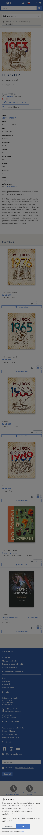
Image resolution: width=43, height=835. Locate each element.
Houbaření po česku (9, 553)
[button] (29, 3)
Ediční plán (6, 681)
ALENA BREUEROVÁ (10, 80)
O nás (4, 678)
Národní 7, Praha (8, 731)
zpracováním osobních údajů (24, 768)
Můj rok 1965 (6, 359)
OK (23, 826)
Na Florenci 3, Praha (10, 734)
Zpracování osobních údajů (12, 664)
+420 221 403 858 (11, 709)
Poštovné (6, 658)
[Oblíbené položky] (35, 3)
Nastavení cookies (9, 667)
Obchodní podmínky (9, 661)
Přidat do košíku (23, 307)
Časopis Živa (7, 684)
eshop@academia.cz (13, 711)
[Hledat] (39, 8)
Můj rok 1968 (6, 424)
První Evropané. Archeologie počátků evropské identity (20, 618)
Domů (7, 22)
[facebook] (4, 749)
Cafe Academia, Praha (10, 737)
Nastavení (9, 826)
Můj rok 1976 (6, 295)
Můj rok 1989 (6, 488)
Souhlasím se (19, 768)
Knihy (13, 22)
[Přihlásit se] (23, 3)
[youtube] (18, 749)
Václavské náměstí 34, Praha (13, 728)
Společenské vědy (24, 22)
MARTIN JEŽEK (6, 491)
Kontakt (5, 692)
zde (22, 832)
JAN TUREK (5, 622)
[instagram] (11, 749)
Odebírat (7, 774)
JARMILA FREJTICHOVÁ (9, 427)
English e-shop (8, 687)
